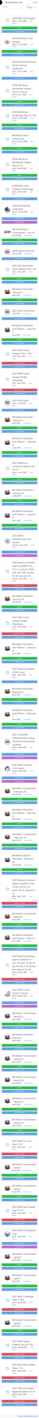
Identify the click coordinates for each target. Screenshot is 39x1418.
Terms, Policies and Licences (27, 1416)
